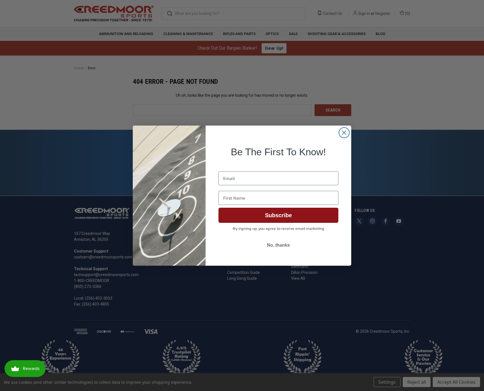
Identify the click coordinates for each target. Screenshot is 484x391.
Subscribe (278, 215)
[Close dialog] (344, 133)
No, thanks (278, 245)
